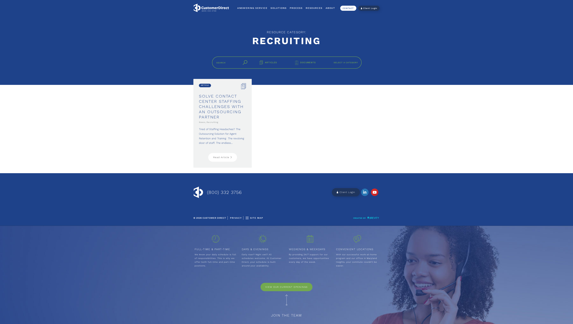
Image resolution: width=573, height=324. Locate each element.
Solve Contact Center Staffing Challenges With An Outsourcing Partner (221, 106)
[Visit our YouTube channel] (374, 192)
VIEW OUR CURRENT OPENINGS (286, 287)
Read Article (221, 157)
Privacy (236, 217)
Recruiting (212, 122)
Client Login (369, 8)
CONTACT (348, 8)
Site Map (256, 217)
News (202, 122)
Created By (360, 218)
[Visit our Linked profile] (365, 192)
